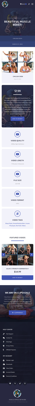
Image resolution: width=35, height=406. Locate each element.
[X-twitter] (15, 383)
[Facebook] (10, 383)
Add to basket (17, 118)
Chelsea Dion (17, 38)
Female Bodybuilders (19, 223)
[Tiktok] (20, 383)
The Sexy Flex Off (17, 268)
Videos (24, 225)
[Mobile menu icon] (32, 4)
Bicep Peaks (8, 223)
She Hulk (18, 225)
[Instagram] (25, 383)
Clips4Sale (18, 312)
